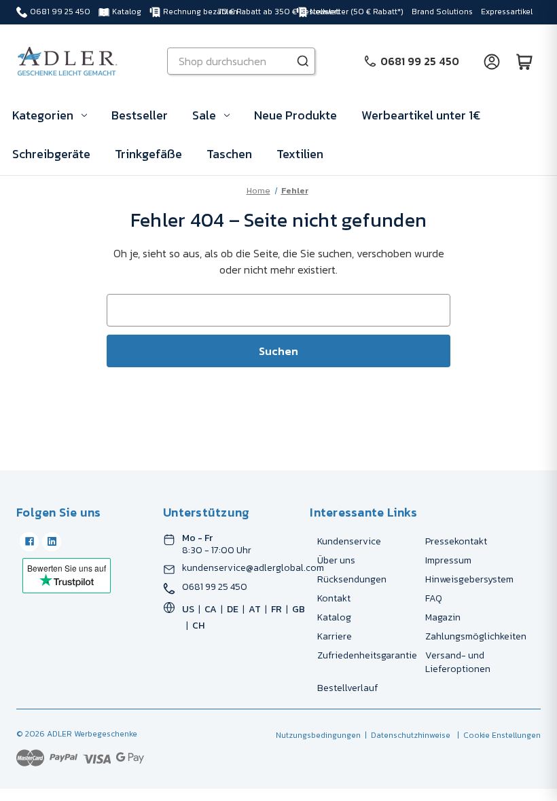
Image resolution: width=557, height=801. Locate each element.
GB (298, 609)
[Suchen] (303, 61)
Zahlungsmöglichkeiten (475, 636)
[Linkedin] (51, 541)
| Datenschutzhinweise (405, 735)
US (188, 609)
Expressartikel (507, 11)
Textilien (299, 154)
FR (276, 609)
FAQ (433, 598)
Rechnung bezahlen (200, 11)
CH (198, 625)
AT (255, 609)
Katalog (126, 11)
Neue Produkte (295, 115)
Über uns (336, 560)
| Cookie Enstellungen (497, 735)
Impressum (448, 560)
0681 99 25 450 (60, 11)
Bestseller (139, 115)
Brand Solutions (442, 11)
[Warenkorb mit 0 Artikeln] (524, 61)
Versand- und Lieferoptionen (457, 662)
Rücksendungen (352, 579)
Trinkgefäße (148, 154)
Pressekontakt (456, 541)
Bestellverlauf (347, 688)
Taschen (229, 154)
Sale (204, 115)
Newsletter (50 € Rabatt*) (356, 11)
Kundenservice (349, 541)
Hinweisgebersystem (469, 579)
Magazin (443, 617)
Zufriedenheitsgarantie (367, 655)
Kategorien (42, 115)
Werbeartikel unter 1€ (420, 115)
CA (210, 609)
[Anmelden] (491, 61)
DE (232, 609)
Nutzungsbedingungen (318, 735)
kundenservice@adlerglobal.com (253, 568)
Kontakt (334, 598)
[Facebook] (29, 541)
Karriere (334, 636)
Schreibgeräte (51, 154)
